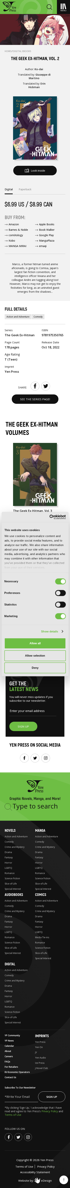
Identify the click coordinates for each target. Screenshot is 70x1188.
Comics (40, 894)
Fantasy (9, 857)
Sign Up (51, 1097)
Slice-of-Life (11, 883)
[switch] (60, 593)
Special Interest (13, 888)
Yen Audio (40, 1057)
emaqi (42, 246)
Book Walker (47, 229)
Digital (10, 964)
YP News (9, 1040)
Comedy (38, 316)
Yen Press (40, 1042)
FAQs (7, 1061)
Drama (8, 852)
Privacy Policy (50, 1111)
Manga (40, 830)
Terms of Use (13, 1115)
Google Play (46, 235)
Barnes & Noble (18, 229)
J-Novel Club (41, 1068)
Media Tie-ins (42, 937)
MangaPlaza (46, 240)
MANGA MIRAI (17, 246)
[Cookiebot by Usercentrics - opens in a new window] (50, 517)
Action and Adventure (18, 316)
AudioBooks (14, 894)
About (8, 1051)
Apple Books (46, 224)
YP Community (12, 1035)
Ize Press (39, 1063)
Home (8, 51)
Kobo (12, 240)
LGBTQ (8, 868)
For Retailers (11, 1066)
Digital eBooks (22, 51)
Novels (10, 830)
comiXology (16, 235)
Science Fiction (12, 878)
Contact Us (10, 1077)
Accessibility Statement (35, 1172)
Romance (10, 873)
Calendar (9, 1045)
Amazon (14, 224)
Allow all (35, 643)
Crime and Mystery (14, 847)
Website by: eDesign (35, 1180)
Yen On (39, 1047)
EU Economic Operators (17, 1072)
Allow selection (35, 655)
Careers (9, 1056)
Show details (49, 631)
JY (36, 1052)
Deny (35, 667)
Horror (8, 862)
